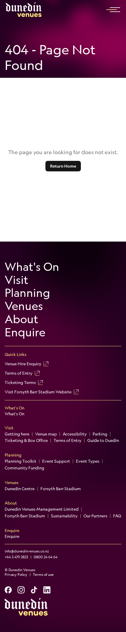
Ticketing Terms (20, 382)
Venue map (46, 434)
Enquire (25, 332)
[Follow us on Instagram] (21, 589)
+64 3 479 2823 (16, 557)
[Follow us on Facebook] (8, 589)
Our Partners (95, 516)
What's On (32, 266)
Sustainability (64, 516)
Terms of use (43, 574)
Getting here (17, 434)
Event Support (56, 461)
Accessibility (75, 434)
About (21, 319)
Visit (16, 280)
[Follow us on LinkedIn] (46, 589)
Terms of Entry (19, 373)
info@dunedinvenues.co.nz (27, 551)
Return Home (63, 166)
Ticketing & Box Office (26, 440)
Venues (24, 306)
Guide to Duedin (103, 440)
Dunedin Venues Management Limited (42, 509)
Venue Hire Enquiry (23, 363)
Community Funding (24, 468)
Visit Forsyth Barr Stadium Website (38, 392)
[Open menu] (115, 9)
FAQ (117, 516)
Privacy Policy (16, 574)
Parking (100, 434)
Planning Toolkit (20, 461)
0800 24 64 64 (45, 557)
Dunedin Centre (20, 488)
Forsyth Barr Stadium (60, 488)
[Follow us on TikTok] (34, 589)
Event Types (87, 461)
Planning (27, 292)
